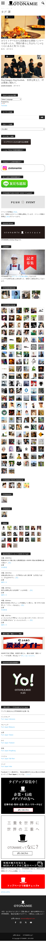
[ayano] (4, 463)
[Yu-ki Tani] (34, 434)
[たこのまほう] (41, 339)
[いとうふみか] (41, 456)
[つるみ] (26, 456)
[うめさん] (11, 463)
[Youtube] (30, 923)
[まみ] (33, 528)
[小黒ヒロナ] (34, 318)
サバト (3, 49)
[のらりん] (41, 383)
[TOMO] (11, 361)
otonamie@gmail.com (28, 918)
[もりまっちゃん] (26, 339)
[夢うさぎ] (41, 390)
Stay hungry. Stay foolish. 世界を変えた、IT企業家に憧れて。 (22, 81)
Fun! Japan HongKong (8, 750)
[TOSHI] (4, 332)
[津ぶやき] (34, 361)
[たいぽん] (11, 398)
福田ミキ (4, 582)
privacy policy (5, 892)
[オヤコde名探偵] (34, 449)
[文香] (41, 427)
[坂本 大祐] (4, 499)
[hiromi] (11, 325)
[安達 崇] (19, 383)
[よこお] (3, 545)
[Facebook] (15, 923)
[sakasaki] (26, 361)
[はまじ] (19, 310)
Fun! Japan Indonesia (8, 719)
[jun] (34, 332)
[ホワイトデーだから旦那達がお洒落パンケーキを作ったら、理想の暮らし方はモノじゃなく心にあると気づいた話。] (23, 27)
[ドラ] (9, 540)
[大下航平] (19, 398)
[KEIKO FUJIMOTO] (26, 412)
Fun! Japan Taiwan (7, 735)
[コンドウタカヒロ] (11, 456)
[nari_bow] (26, 294)
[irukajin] (39, 534)
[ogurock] (26, 325)
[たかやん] (19, 339)
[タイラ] (19, 390)
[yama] (4, 420)
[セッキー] (19, 376)
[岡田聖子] (4, 310)
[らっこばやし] (41, 354)
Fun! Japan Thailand (7, 743)
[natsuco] (26, 332)
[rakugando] (15, 545)
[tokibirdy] (26, 376)
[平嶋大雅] (41, 398)
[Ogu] (15, 528)
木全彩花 (4, 567)
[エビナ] (11, 427)
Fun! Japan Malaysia (8, 727)
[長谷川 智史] (41, 441)
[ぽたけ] (4, 347)
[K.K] (4, 441)
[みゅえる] (19, 412)
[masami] (34, 412)
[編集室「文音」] (34, 427)
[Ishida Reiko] (26, 441)
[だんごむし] (26, 427)
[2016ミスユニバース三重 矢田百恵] (4, 427)
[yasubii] (26, 354)
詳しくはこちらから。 (28, 655)
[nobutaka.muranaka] (34, 463)
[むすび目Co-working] (4, 456)
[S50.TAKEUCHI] (41, 369)
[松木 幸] (41, 347)
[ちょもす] (41, 434)
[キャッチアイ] (19, 463)
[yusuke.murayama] (5, 294)
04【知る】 (4, 38)
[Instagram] (20, 923)
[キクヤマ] (11, 434)
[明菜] (34, 420)
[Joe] (19, 361)
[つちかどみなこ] (41, 325)
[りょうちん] (34, 376)
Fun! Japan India (6, 766)
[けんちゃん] (27, 528)
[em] (26, 449)
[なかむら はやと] (34, 398)
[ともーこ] (36, 294)
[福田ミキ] (16, 294)
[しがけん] (4, 471)
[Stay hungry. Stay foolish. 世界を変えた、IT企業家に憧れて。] (23, 66)
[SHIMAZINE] (41, 310)
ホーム (2, 8)
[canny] (11, 376)
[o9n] (19, 441)
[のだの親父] (27, 540)
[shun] (34, 325)
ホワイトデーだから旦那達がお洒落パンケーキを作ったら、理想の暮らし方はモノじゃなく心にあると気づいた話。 (22, 43)
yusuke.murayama (6, 86)
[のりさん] (26, 398)
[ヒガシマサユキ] (19, 485)
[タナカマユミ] (34, 339)
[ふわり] (26, 420)
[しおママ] (41, 318)
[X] (25, 923)
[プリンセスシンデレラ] (4, 318)
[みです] (11, 441)
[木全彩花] (26, 369)
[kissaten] (4, 412)
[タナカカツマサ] (11, 405)
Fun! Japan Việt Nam (8, 758)
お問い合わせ (16, 935)
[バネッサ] (9, 528)
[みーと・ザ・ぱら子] (11, 347)
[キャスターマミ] (26, 310)
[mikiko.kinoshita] (34, 369)
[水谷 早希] (26, 463)
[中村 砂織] (11, 471)
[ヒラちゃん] (33, 534)
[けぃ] (11, 332)
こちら (7, 216)
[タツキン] (11, 369)
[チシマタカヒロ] (19, 369)
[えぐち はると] (4, 354)
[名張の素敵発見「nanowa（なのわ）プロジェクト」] (4, 369)
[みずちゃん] (4, 434)
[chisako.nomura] (11, 449)
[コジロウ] (4, 514)
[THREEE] (15, 540)
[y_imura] (4, 325)
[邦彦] (41, 361)
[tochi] (4, 376)
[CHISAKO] (11, 390)
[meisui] (34, 390)
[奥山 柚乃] (4, 449)
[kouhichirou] (27, 534)
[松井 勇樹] (11, 318)
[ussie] (11, 412)
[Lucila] (34, 347)
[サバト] (4, 361)
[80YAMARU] (19, 456)
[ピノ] (34, 456)
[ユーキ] (26, 405)
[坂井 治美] (34, 383)
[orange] (26, 318)
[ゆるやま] (4, 383)
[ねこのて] (39, 540)
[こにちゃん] (4, 339)
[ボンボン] (39, 528)
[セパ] (41, 332)
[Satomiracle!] (41, 420)
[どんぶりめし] (21, 534)
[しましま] (26, 434)
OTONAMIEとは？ (28, 935)
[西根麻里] (19, 332)
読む (9, 563)
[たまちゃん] (4, 405)
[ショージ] (11, 383)
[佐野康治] (11, 310)
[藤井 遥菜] (11, 420)
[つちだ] (34, 405)
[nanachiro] (19, 325)
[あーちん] (26, 383)
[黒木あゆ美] (34, 354)
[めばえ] (34, 441)
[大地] (9, 545)
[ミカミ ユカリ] (4, 485)
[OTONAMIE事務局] (3, 528)
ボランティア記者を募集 (20, 276)
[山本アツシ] (26, 347)
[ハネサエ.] (34, 310)
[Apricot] (26, 485)
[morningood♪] (21, 540)
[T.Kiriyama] (4, 390)
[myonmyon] (41, 405)
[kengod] (9, 534)
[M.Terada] (41, 463)
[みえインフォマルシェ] (26, 390)
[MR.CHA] (19, 420)
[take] (3, 540)
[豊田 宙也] (33, 540)
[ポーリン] (41, 449)
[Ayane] (41, 412)
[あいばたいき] (19, 427)
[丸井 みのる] (19, 434)
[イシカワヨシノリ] (11, 354)
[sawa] (19, 347)
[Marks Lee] (3, 534)
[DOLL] (11, 339)
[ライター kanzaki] (19, 318)
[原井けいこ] (19, 405)
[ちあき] (4, 398)
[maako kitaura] (11, 485)
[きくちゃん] (19, 354)
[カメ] (19, 449)
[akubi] (41, 376)
